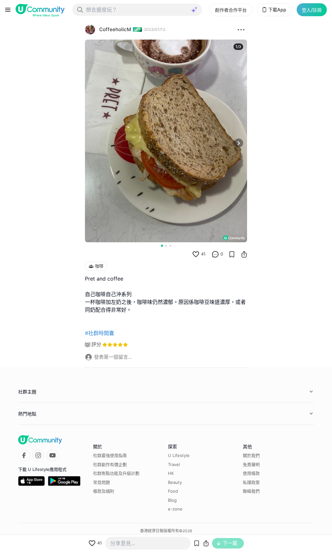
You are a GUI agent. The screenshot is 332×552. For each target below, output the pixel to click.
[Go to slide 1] (162, 245)
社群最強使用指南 (110, 455)
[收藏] (232, 254)
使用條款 (251, 473)
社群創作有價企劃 (110, 464)
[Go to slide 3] (170, 245)
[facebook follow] (24, 455)
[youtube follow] (52, 455)
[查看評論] (215, 254)
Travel (174, 464)
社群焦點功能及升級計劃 (116, 473)
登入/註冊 (312, 10)
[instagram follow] (38, 455)
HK (171, 473)
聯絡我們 (251, 491)
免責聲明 (251, 464)
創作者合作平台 (231, 10)
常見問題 (101, 482)
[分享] (244, 254)
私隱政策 (251, 482)
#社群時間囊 (99, 333)
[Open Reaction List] (241, 29)
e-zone (175, 508)
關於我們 (251, 455)
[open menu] (7, 10)
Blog (172, 500)
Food (173, 491)
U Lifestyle (179, 455)
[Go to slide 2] (166, 245)
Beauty (175, 482)
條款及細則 (103, 491)
